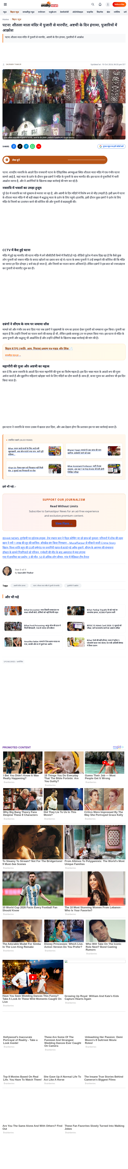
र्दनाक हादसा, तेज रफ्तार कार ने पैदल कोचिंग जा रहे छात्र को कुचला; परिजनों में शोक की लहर (78, 538)
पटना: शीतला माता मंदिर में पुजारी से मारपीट (46, 585)
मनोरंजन (41, 11)
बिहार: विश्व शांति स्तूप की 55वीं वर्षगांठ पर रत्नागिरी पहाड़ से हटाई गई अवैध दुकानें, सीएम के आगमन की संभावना (57, 547)
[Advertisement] (64, 52)
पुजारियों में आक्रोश (72, 585)
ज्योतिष (117, 11)
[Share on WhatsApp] (32, 146)
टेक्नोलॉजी (64, 11)
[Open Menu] (5, 4)
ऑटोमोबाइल (77, 11)
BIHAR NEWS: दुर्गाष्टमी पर (17, 538)
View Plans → (64, 523)
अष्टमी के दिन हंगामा (19, 585)
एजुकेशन (52, 11)
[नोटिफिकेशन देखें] (100, 4)
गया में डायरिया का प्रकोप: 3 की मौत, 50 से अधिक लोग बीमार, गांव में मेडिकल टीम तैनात (45, 557)
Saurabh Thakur (13, 64)
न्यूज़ (5, 11)
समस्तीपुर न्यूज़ (28, 11)
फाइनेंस (90, 11)
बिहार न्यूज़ (14, 11)
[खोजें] (93, 4)
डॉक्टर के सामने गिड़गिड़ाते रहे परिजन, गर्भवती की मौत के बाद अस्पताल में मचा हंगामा (43, 552)
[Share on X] (19, 146)
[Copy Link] (38, 146)
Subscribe (119, 4)
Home (5, 19)
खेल (108, 11)
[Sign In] (107, 4)
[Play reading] (6, 160)
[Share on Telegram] (26, 146)
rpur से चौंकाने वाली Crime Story (98, 543)
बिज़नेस (100, 11)
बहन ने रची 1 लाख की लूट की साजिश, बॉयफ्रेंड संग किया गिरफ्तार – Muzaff (40, 543)
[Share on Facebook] (13, 146)
